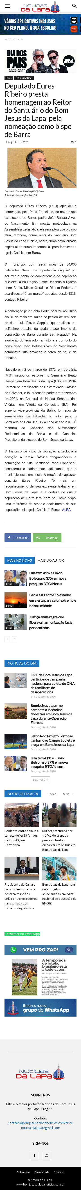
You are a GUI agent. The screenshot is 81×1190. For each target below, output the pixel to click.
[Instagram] (46, 1155)
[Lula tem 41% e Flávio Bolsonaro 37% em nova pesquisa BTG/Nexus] (15, 578)
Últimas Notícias (24, 78)
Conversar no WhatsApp (22, 934)
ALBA (66, 510)
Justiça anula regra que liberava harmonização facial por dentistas (51, 622)
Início (7, 39)
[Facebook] (34, 1155)
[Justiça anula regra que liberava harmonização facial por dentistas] (15, 622)
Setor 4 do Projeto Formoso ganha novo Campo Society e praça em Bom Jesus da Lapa (53, 740)
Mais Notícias (19, 560)
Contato (59, 1172)
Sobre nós (23, 1172)
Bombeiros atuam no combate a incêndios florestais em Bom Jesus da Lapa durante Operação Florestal (51, 714)
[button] (74, 6)
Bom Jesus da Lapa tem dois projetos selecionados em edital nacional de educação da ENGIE (59, 893)
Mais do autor (50, 560)
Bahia (19, 39)
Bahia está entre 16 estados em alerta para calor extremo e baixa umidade (52, 600)
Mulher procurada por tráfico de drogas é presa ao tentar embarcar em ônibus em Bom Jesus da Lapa (58, 840)
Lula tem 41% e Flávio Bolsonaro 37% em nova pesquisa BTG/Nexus (47, 578)
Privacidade (42, 1172)
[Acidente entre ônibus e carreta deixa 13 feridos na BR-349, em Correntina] (21, 815)
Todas (52, 794)
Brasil (9, 583)
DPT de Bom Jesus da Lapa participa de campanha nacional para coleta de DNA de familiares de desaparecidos (53, 683)
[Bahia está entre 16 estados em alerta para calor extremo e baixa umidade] (15, 600)
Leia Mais (39, 780)
